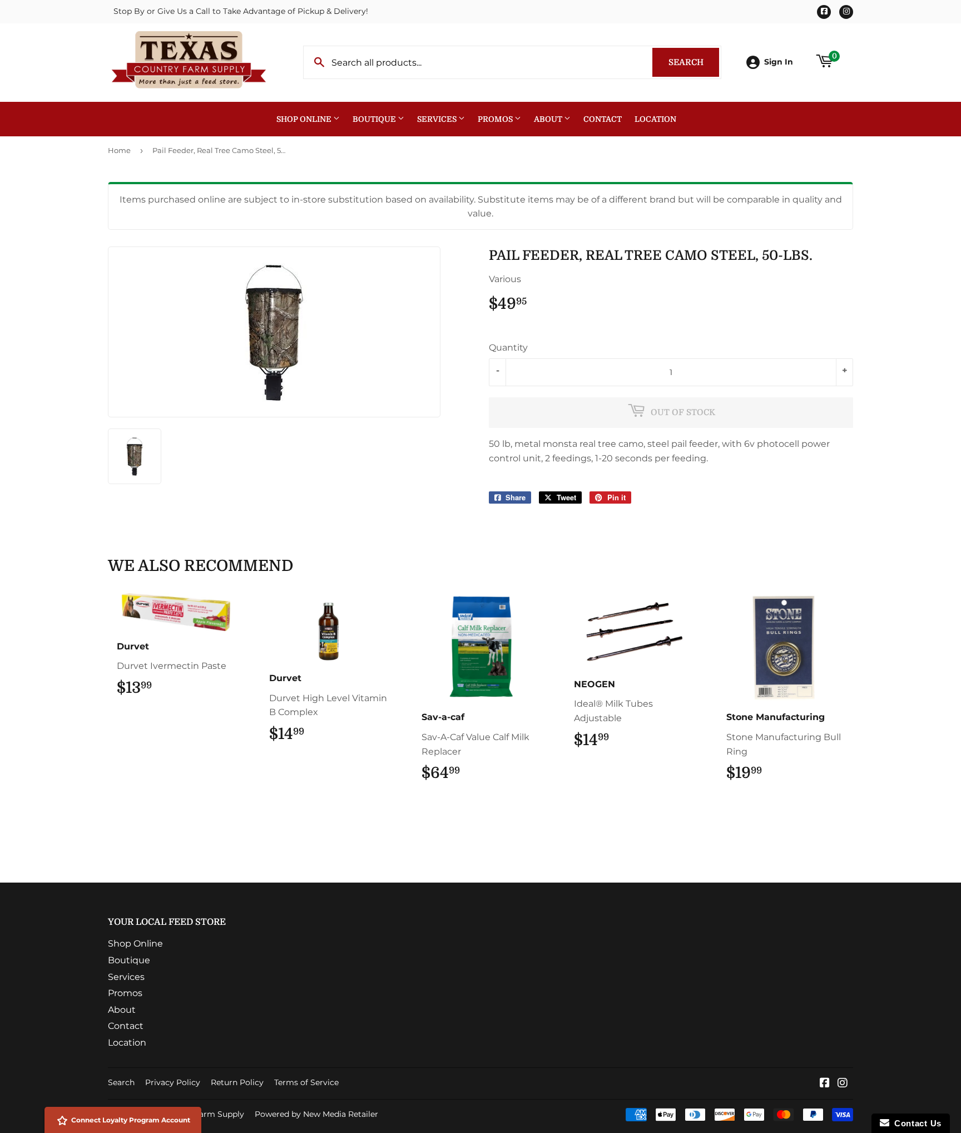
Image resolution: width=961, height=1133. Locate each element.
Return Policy (237, 1082)
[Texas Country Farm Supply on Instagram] (843, 1083)
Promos (496, 119)
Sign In (778, 61)
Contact (602, 119)
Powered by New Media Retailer (316, 1114)
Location (655, 119)
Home (119, 150)
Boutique (375, 119)
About (549, 119)
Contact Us (915, 1123)
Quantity (508, 347)
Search (693, 62)
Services (437, 119)
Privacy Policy (172, 1082)
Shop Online (304, 119)
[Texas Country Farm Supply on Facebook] (825, 1083)
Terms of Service (306, 1082)
